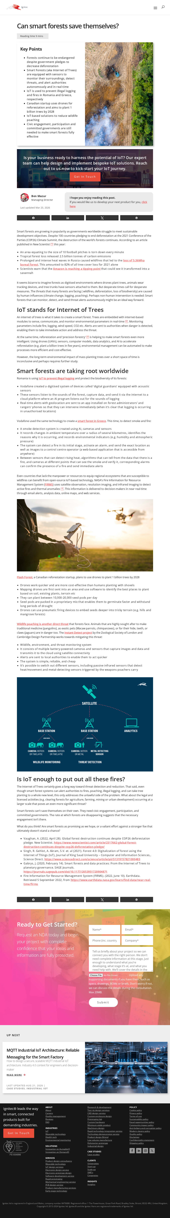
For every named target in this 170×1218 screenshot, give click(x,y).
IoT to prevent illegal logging (56, 378)
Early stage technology (56, 1191)
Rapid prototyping (53, 1179)
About (48, 1110)
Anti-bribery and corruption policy (145, 1128)
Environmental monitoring (58, 1140)
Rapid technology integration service (104, 1131)
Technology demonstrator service (103, 1134)
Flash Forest (24, 577)
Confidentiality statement (141, 1140)
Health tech (51, 1137)
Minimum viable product (99, 1125)
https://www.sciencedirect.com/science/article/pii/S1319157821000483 (92, 859)
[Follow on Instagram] (145, 1150)
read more (14, 1074)
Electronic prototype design (58, 1173)
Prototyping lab (94, 1119)
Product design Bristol (97, 1137)
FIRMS (49, 484)
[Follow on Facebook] (132, 1150)
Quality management (55, 1116)
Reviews (49, 1119)
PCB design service (54, 1185)
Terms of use (135, 1116)
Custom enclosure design (99, 1116)
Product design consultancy (58, 1161)
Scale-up (91, 1169)
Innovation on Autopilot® (57, 1149)
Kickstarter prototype (97, 1143)
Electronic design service (57, 1170)
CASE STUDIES (16, 1088)
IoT (46, 1131)
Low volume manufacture (99, 1140)
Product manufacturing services (60, 1188)
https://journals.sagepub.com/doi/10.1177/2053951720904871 (65, 871)
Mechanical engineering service (60, 1182)
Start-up (91, 1166)
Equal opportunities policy (141, 1122)
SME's (90, 1172)
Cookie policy (135, 1110)
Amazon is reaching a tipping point (76, 269)
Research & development (99, 1107)
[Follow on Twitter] (152, 1150)
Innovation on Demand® (57, 1152)
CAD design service (96, 1113)
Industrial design (95, 1146)
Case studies (93, 1154)
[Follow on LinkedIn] (138, 1150)
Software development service (59, 1176)
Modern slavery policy (139, 1131)
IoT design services (54, 1167)
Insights (91, 1184)
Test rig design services (98, 1110)
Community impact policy (141, 1125)
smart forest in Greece (92, 421)
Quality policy (135, 1134)
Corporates (92, 1175)
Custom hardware (96, 1122)
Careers (49, 1113)
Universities (93, 1163)
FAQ (47, 1122)
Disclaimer (134, 1137)
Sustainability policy (138, 1119)
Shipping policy (136, 1143)
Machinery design (95, 1128)
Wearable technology (55, 1134)
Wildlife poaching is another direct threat (42, 624)
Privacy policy (135, 1113)
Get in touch (85, 176)
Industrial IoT (37, 1088)
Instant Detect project (78, 632)
